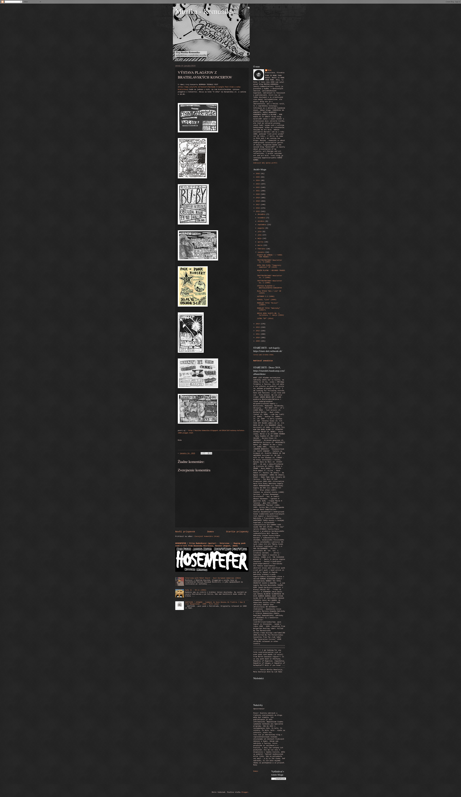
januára (261, 252)
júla (260, 232)
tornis (255, 355)
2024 (258, 180)
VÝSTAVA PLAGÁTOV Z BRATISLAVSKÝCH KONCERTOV (269, 287)
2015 (258, 211)
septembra (262, 225)
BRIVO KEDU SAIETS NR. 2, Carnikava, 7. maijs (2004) (270, 314)
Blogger (245, 792)
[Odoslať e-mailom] (202, 453)
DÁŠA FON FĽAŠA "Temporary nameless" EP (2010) (269, 266)
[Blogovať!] (204, 453)
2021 (258, 191)
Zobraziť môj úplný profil (265, 163)
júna (260, 235)
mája (260, 238)
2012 (258, 331)
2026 (258, 174)
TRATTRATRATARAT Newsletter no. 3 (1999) (269, 261)
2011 (258, 334)
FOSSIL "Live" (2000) (266, 300)
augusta (261, 228)
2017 (258, 205)
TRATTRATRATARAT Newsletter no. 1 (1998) (269, 282)
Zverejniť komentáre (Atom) (206, 536)
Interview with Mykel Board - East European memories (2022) (213, 578)
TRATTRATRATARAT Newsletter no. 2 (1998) (269, 276)
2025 (258, 177)
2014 (258, 324)
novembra (262, 218)
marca (260, 245)
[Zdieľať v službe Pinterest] (211, 453)
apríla (261, 242)
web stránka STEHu (266, 355)
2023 (258, 184)
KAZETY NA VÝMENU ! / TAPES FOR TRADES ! (269, 256)
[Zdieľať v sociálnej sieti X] (206, 453)
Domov (210, 531)
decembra (262, 214)
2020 (258, 194)
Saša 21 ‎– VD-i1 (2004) (195, 590)
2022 (258, 187)
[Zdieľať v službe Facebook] (208, 453)
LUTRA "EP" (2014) (265, 318)
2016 (258, 208)
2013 (258, 327)
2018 (258, 201)
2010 (258, 338)
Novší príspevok (185, 531)
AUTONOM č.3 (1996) (265, 296)
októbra (261, 221)
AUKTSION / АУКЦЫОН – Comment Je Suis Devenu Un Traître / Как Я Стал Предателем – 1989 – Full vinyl (215, 603)
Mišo (269, 70)
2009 (258, 341)
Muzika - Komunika (204, 11)
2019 (258, 198)
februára (262, 249)
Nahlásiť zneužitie (263, 361)
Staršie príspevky (237, 531)
